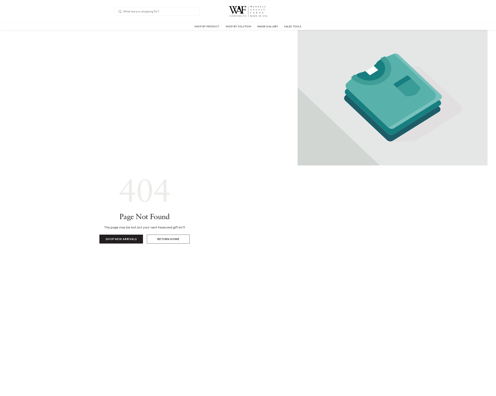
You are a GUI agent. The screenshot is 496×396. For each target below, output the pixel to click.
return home (168, 239)
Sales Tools (292, 26)
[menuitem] (209, 26)
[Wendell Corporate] (248, 11)
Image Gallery (267, 26)
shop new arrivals (121, 239)
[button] (207, 26)
